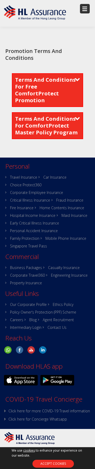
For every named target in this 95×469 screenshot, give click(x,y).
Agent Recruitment (58, 320)
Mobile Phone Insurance (65, 238)
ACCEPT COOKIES (53, 463)
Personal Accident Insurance (34, 231)
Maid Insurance (74, 215)
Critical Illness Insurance (30, 200)
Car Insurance (54, 177)
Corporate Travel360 (27, 275)
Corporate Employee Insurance (36, 192)
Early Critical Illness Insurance (34, 223)
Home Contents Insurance (62, 208)
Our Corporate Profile (28, 304)
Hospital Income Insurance (32, 215)
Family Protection (24, 238)
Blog (33, 320)
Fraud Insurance (69, 200)
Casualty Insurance (64, 268)
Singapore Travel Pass (28, 246)
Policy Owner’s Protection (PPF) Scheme (43, 312)
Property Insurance (26, 283)
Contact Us (57, 327)
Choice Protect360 (25, 185)
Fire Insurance (22, 208)
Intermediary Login (25, 327)
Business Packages (26, 268)
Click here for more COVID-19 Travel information (49, 410)
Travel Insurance (23, 177)
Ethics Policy (63, 304)
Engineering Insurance (69, 275)
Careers (16, 320)
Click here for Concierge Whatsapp (37, 419)
